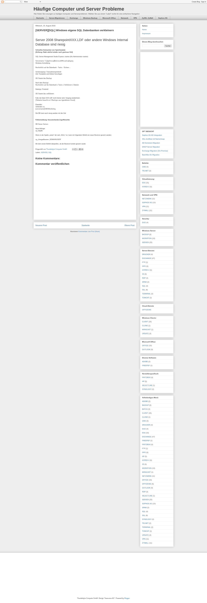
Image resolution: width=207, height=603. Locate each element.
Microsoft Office (109, 18)
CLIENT (145, 322)
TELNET (145, 171)
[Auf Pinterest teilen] (82, 149)
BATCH (145, 409)
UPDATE (145, 333)
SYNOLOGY (146, 389)
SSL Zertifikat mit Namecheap (153, 139)
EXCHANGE (146, 258)
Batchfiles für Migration (150, 155)
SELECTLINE (147, 385)
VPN (135, 18)
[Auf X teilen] (78, 149)
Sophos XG (162, 18)
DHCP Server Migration (151, 147)
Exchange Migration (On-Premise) (155, 151)
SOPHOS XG (147, 202)
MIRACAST (146, 330)
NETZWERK (146, 199)
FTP (143, 262)
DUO (144, 222)
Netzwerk (124, 18)
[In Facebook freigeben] (80, 149)
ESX (143, 183)
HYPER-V (145, 187)
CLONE (145, 326)
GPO (144, 266)
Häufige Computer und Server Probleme (79, 9)
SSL (143, 290)
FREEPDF (146, 365)
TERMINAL (146, 294)
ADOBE (145, 361)
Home (144, 29)
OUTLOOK (146, 349)
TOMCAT (145, 298)
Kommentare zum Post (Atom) (89, 231)
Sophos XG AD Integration (152, 135)
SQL (50, 152)
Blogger (126, 598)
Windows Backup (90, 18)
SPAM (144, 282)
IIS (143, 274)
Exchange (74, 18)
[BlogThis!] (75, 149)
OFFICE (145, 345)
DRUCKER (146, 254)
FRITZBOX (146, 377)
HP (143, 381)
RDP (144, 278)
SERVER (44, 152)
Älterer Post (129, 225)
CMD (144, 167)
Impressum (146, 33)
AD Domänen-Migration (151, 143)
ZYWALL (145, 210)
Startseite (40, 18)
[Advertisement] (157, 89)
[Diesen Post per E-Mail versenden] (73, 149)
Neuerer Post (41, 225)
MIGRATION (147, 238)
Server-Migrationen (57, 18)
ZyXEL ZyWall (147, 18)
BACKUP (145, 234)
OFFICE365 (146, 310)
